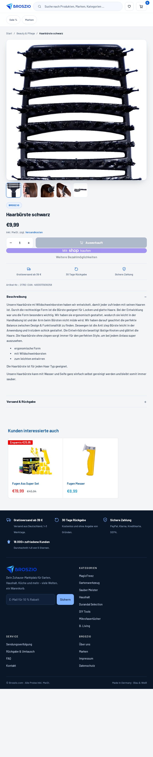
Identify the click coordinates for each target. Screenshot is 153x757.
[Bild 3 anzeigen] (47, 190)
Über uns (84, 644)
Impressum (86, 658)
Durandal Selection (91, 604)
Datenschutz (87, 665)
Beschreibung (16, 296)
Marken (29, 19)
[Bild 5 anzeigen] (80, 190)
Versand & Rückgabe (21, 401)
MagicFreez (86, 575)
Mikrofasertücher (90, 618)
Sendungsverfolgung (19, 644)
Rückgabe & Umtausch (20, 651)
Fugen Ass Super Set (25, 483)
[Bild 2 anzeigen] (30, 190)
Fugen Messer (76, 483)
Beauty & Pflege (26, 33)
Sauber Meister (88, 590)
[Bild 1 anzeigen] (13, 190)
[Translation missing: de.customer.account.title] (129, 6)
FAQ (8, 658)
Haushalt (84, 597)
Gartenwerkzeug (89, 582)
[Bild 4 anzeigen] (63, 190)
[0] (141, 6)
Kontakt (11, 665)
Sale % (13, 19)
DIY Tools (84, 611)
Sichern (65, 599)
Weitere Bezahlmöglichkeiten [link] (76, 257)
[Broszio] (18, 6)
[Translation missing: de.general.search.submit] (39, 6)
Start (9, 33)
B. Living (84, 626)
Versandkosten (34, 232)
